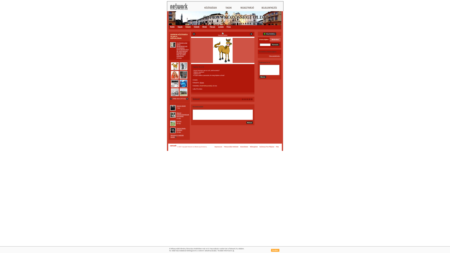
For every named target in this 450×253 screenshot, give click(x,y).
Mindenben (275, 39)
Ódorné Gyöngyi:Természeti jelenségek (182, 114)
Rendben (275, 250)
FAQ (277, 146)
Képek (188, 27)
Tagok (180, 27)
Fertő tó (178, 121)
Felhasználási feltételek (231, 146)
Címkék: (195, 80)
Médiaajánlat (254, 146)
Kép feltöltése (270, 34)
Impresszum (218, 146)
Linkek (221, 27)
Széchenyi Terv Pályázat (266, 146)
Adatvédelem (244, 146)
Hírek (204, 27)
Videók (196, 27)
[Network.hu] (179, 7)
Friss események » (274, 56)
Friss (229, 27)
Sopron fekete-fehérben (181, 129)
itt (233, 251)
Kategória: (196, 83)
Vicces (202, 83)
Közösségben (263, 39)
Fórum (212, 27)
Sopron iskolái (181, 106)
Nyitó (172, 27)
